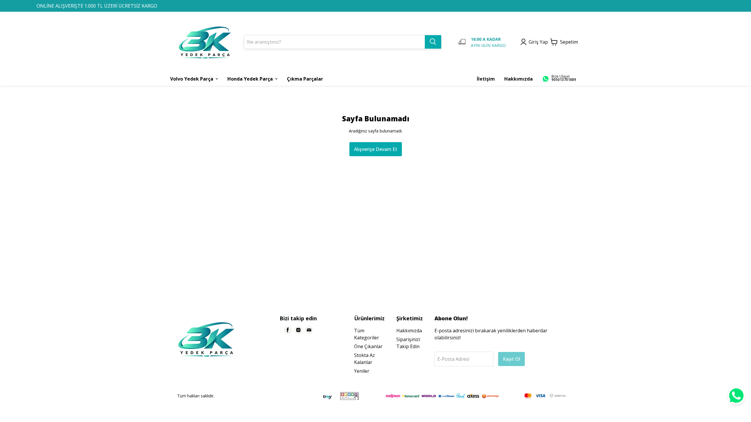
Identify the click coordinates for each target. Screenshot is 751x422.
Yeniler (361, 371)
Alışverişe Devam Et (375, 149)
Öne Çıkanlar (368, 346)
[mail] (309, 330)
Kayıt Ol (511, 359)
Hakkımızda (409, 330)
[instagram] (298, 330)
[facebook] (288, 330)
